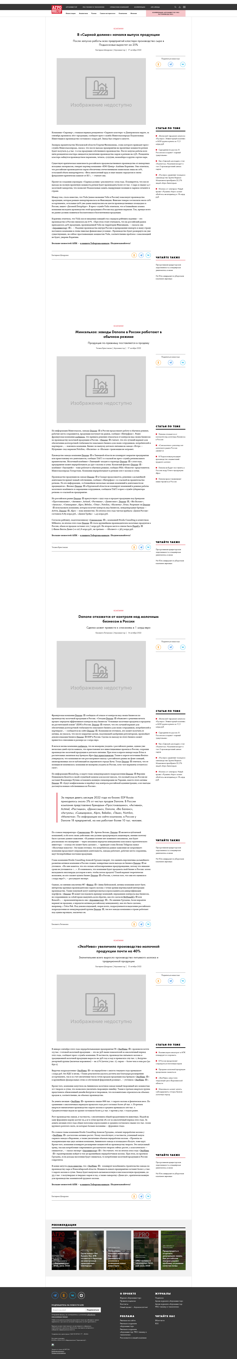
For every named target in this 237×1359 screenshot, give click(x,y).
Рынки (93, 13)
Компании (123, 13)
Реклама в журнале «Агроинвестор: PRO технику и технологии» (133, 1332)
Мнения (133, 13)
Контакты (124, 1304)
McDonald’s (129, 897)
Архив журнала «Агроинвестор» (169, 1301)
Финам (90, 884)
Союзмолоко (96, 520)
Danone (93, 430)
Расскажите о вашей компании (133, 1337)
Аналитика (83, 13)
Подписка (159, 1297)
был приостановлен (103, 755)
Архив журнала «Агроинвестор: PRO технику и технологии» (169, 1305)
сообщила (80, 437)
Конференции (139, 7)
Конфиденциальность (58, 1351)
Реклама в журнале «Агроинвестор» (128, 1324)
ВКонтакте (159, 1320)
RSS (156, 1323)
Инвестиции (71, 13)
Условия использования (59, 1353)
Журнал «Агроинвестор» (130, 1297)
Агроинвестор (71, 7)
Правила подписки (128, 1301)
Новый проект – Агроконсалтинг (134, 1307)
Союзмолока (84, 832)
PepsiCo (136, 526)
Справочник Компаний (119, 7)
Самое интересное (107, 13)
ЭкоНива (140, 1076)
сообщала (82, 746)
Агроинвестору (60, 228)
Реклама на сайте (127, 1320)
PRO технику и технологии (93, 7)
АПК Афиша (155, 7)
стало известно (74, 1166)
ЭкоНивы (123, 1049)
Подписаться (93, 1310)
